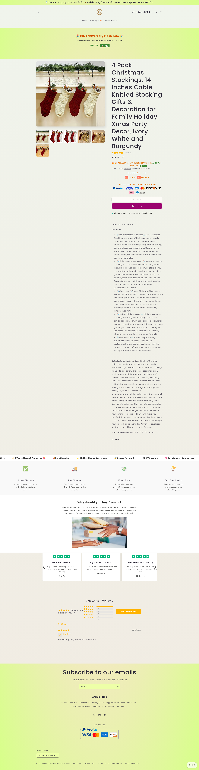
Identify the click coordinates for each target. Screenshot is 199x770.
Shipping (127, 169)
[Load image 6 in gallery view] (42, 150)
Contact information (132, 763)
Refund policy (108, 707)
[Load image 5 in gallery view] (98, 136)
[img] (64, 630)
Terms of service (103, 763)
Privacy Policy (98, 703)
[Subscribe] (117, 686)
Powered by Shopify (64, 763)
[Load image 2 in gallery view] (56, 136)
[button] (38, 12)
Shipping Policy (112, 703)
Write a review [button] (128, 611)
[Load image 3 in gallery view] (70, 136)
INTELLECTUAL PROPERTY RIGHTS (86, 707)
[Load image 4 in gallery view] (84, 136)
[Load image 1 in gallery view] (42, 136)
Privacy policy (90, 763)
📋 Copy (104, 46)
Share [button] (116, 439)
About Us (74, 703)
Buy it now (137, 206)
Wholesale (121, 707)
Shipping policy (117, 763)
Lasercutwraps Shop (49, 763)
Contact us (84, 703)
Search (64, 703)
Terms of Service (128, 703)
